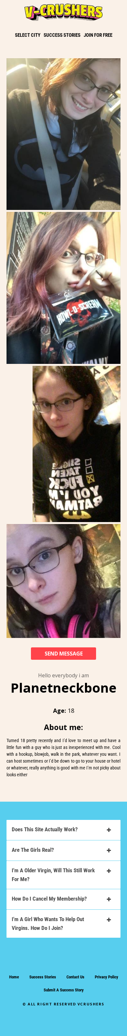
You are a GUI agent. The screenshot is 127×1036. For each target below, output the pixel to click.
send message (64, 653)
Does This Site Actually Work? (45, 829)
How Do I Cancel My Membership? (49, 898)
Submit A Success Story (64, 990)
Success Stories (42, 976)
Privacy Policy (106, 976)
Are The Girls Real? (33, 850)
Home (14, 976)
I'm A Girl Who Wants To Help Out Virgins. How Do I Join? (48, 923)
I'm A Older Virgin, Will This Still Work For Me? (53, 874)
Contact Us (75, 976)
